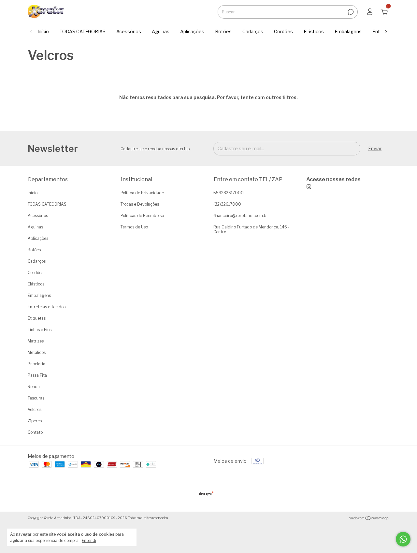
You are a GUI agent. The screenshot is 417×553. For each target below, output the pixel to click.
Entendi (89, 540)
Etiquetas (37, 318)
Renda (34, 386)
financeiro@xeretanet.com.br (240, 215)
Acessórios (128, 31)
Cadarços (252, 31)
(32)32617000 (227, 204)
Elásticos (314, 31)
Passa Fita (37, 375)
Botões (223, 31)
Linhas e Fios (39, 329)
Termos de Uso (134, 227)
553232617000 (228, 192)
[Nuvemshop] (369, 518)
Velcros (34, 409)
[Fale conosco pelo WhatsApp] (403, 539)
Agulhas (160, 31)
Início (43, 31)
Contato (35, 432)
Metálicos (37, 352)
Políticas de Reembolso (142, 215)
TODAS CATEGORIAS (83, 31)
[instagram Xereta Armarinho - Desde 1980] (333, 182)
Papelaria (36, 363)
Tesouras (36, 398)
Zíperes (35, 420)
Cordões (283, 31)
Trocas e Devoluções (140, 204)
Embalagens (348, 31)
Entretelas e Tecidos (46, 306)
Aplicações (192, 31)
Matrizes (36, 341)
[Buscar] (350, 12)
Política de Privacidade (142, 192)
